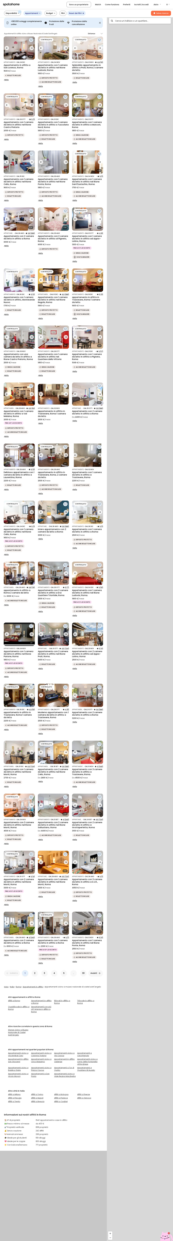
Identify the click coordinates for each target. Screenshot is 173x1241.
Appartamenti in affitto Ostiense (64, 1060)
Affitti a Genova (84, 1098)
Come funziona (112, 4)
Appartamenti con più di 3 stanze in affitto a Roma (41, 1009)
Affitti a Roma (14, 1000)
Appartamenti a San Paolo (40, 1075)
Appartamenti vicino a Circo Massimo (41, 1060)
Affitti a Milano (14, 1094)
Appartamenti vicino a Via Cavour (64, 1054)
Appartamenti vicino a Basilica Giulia (18, 1068)
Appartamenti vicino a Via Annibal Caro (18, 1054)
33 (83, 973)
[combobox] (140, 21)
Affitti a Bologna (61, 1094)
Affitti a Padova (61, 1098)
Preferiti (126, 4)
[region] (140, 628)
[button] (157, 4)
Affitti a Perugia (14, 1098)
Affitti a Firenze (83, 1094)
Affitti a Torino (37, 1094)
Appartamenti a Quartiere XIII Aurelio (86, 1068)
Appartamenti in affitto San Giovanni (18, 1060)
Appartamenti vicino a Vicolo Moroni (18, 1075)
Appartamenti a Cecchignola (84, 1054)
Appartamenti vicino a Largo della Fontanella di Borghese (87, 1061)
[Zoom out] (110, 1238)
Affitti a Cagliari (61, 1101)
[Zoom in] (110, 1233)
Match (98, 4)
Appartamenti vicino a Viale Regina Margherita (65, 1075)
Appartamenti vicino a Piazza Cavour (41, 1068)
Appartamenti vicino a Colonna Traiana (41, 1054)
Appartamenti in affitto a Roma (41, 1001)
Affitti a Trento (14, 1101)
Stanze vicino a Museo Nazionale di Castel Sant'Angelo (18, 1032)
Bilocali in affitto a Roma (62, 1001)
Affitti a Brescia (37, 1101)
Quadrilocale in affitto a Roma (18, 1007)
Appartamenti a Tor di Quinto (64, 1068)
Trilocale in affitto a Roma (85, 1001)
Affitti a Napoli (37, 1098)
